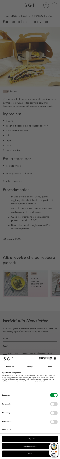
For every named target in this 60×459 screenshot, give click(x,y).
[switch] (53, 454)
